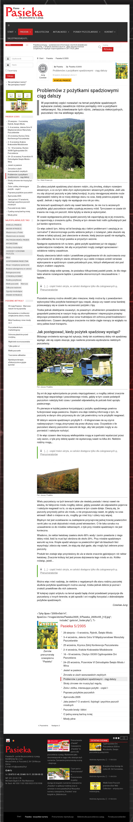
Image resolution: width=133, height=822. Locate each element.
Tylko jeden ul (13, 346)
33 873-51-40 (13, 774)
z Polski (92, 755)
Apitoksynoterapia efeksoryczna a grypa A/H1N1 (17, 362)
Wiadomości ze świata (15, 236)
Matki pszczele (12, 284)
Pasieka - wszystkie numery (36, 817)
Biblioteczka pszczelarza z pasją (90, 817)
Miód (8, 257)
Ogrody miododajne (14, 291)
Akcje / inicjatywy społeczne (17, 265)
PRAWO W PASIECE (14, 295)
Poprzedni (122, 738)
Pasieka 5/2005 (62, 58)
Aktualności (60, 32)
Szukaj (109, 49)
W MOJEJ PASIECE (62, 80)
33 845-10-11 (25, 774)
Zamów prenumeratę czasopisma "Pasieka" (47, 656)
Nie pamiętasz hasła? (17, 85)
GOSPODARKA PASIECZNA (17, 261)
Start (11, 32)
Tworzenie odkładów (17, 355)
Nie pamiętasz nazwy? (17, 82)
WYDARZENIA (12, 244)
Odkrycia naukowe (13, 288)
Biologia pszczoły (13, 272)
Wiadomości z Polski (14, 232)
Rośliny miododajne (14, 247)
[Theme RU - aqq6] (24, 13)
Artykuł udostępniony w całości (18, 269)
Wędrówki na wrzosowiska (19, 342)
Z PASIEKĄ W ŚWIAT (14, 276)
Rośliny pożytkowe (13, 280)
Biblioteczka (42, 32)
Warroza (24, 284)
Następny (126, 738)
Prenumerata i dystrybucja (63, 817)
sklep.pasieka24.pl (18, 38)
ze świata (106, 772)
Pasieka (24, 32)
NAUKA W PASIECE (14, 229)
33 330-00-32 (37, 774)
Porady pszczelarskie (85, 32)
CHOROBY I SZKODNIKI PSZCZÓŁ (15, 252)
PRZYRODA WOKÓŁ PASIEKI (17, 240)
